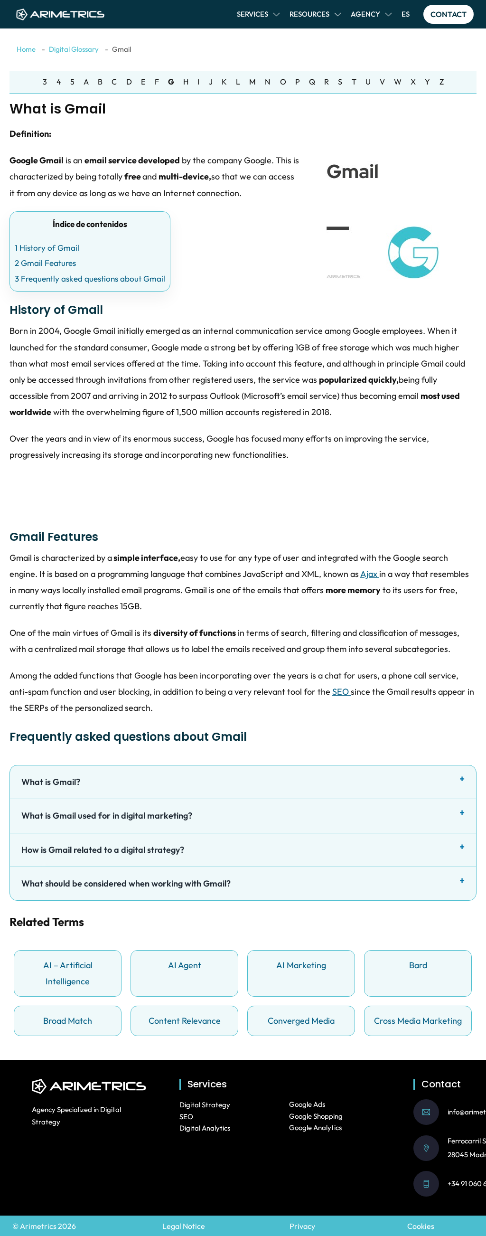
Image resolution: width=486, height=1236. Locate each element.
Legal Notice (183, 1226)
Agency (365, 14)
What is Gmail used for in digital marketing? (106, 815)
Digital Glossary (74, 49)
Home (26, 49)
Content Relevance (185, 1020)
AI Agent (184, 965)
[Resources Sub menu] (337, 14)
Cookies (420, 1226)
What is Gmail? (50, 781)
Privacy (302, 1226)
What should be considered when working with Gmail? (126, 883)
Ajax (369, 573)
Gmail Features (45, 263)
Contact (448, 14)
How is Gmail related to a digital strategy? (102, 849)
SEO (341, 691)
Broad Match (67, 1020)
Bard (418, 965)
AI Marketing (301, 965)
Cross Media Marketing (418, 1020)
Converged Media (301, 1020)
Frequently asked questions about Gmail (90, 278)
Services (252, 14)
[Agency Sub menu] (388, 14)
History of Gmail (47, 248)
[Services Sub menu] (276, 14)
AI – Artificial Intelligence (68, 973)
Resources (309, 14)
